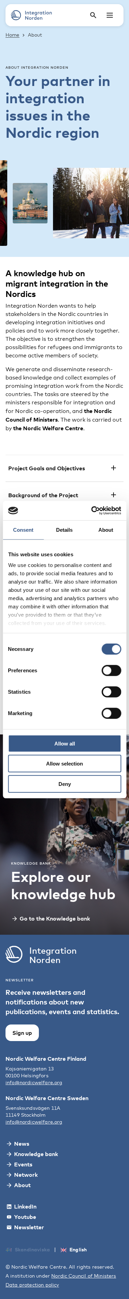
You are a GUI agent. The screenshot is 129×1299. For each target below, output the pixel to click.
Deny (64, 784)
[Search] (93, 15)
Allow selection (64, 764)
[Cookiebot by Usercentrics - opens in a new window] (92, 510)
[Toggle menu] (109, 15)
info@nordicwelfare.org (34, 1082)
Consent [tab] (23, 529)
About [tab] (105, 529)
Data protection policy (32, 1285)
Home (13, 35)
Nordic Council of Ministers (83, 1276)
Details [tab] (64, 529)
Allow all (64, 743)
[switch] (111, 670)
